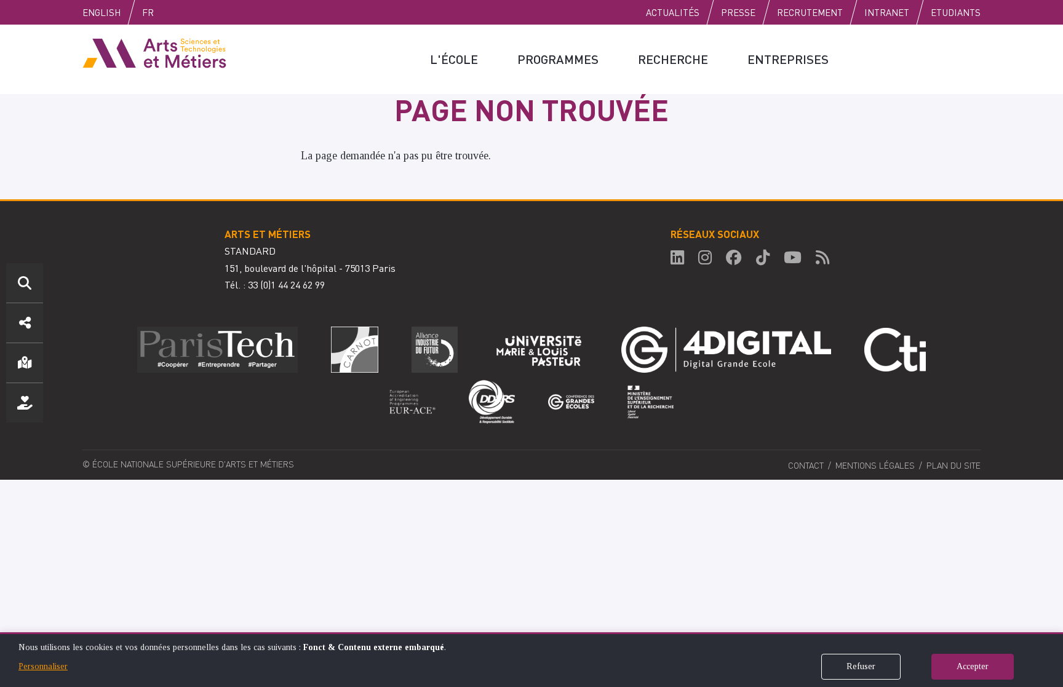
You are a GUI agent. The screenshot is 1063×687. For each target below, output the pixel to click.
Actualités (672, 12)
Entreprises (788, 59)
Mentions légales (875, 465)
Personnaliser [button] (43, 666)
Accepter (973, 666)
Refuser (860, 666)
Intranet (886, 12)
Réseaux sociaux (24, 323)
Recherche (673, 59)
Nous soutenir (24, 403)
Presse (738, 12)
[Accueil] (154, 52)
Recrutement (810, 12)
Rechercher (24, 283)
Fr (148, 12)
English (101, 12)
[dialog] (531, 659)
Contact (806, 465)
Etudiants (956, 12)
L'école (454, 59)
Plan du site (953, 465)
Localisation (24, 363)
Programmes (558, 59)
